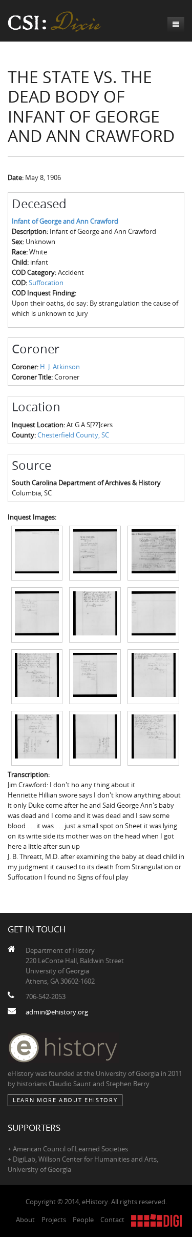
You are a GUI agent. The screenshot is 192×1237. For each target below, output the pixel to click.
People (83, 1219)
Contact (112, 1219)
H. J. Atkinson (60, 366)
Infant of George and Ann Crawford (65, 221)
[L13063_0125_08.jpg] (95, 676)
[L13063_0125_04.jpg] (37, 613)
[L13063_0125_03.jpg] (153, 552)
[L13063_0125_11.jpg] (95, 737)
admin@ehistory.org (57, 1011)
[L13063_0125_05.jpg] (95, 613)
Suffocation (46, 282)
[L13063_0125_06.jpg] (153, 613)
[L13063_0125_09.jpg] (153, 676)
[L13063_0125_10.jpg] (37, 737)
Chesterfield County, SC (73, 435)
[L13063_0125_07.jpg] (37, 676)
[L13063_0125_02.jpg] (95, 552)
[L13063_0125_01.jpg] (37, 552)
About (25, 1219)
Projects (53, 1219)
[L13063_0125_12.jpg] (153, 737)
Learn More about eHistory (65, 1100)
